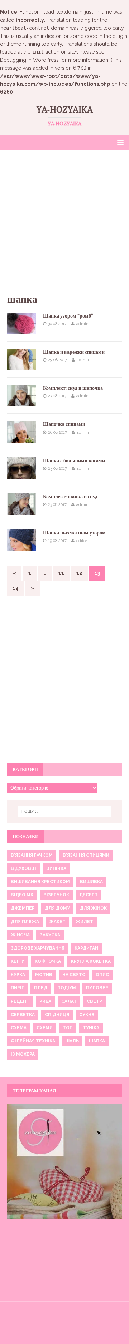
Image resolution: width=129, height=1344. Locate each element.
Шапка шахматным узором (74, 533)
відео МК (22, 894)
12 (79, 573)
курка (18, 974)
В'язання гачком (32, 855)
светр (94, 1001)
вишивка (91, 881)
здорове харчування (37, 948)
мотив (43, 974)
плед (40, 987)
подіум (66, 987)
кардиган (86, 948)
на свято (74, 974)
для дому (57, 908)
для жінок (93, 908)
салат (69, 1001)
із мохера (23, 1054)
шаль (72, 1041)
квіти (18, 961)
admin (82, 324)
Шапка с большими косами (74, 460)
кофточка (48, 961)
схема (19, 1027)
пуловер (97, 987)
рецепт (20, 1001)
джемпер (23, 908)
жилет (84, 921)
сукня (86, 1014)
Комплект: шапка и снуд (70, 496)
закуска (50, 934)
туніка (91, 1027)
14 (16, 588)
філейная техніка (33, 1041)
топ (68, 1027)
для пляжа (25, 921)
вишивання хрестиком (40, 881)
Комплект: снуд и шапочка (73, 388)
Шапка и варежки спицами (74, 352)
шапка (97, 1041)
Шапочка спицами (64, 424)
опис (102, 974)
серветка (23, 1014)
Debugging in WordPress (29, 60)
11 (61, 573)
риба (45, 1001)
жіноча (20, 934)
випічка (56, 868)
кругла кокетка (91, 961)
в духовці (23, 868)
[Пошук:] (64, 811)
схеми (45, 1027)
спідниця (57, 1014)
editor (81, 540)
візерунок (56, 894)
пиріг (17, 987)
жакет (57, 921)
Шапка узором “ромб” (68, 316)
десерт (88, 894)
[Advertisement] (64, 224)
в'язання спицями (86, 855)
